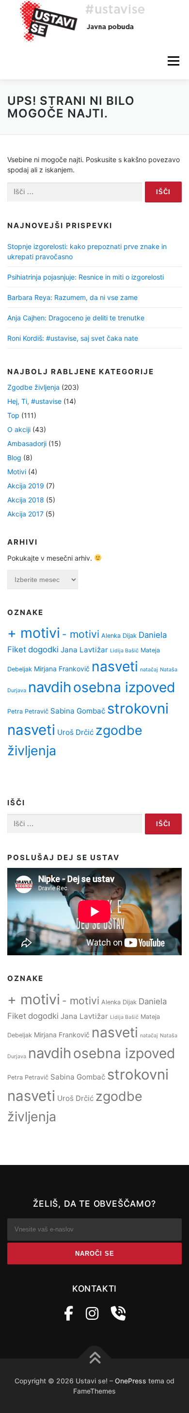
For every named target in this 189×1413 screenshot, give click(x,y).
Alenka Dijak (119, 635)
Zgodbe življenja (33, 387)
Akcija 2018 (25, 500)
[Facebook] (68, 1313)
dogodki (43, 649)
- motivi (80, 634)
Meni (172, 61)
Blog (14, 457)
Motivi (16, 471)
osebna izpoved (124, 687)
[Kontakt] (118, 1313)
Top (13, 415)
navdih (49, 687)
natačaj (149, 669)
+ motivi (33, 632)
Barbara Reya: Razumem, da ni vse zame (72, 297)
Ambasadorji (27, 443)
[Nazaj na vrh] (95, 1359)
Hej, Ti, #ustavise (34, 401)
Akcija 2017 (25, 514)
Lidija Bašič (124, 651)
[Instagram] (92, 1313)
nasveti (115, 666)
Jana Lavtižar (84, 649)
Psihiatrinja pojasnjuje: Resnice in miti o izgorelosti (85, 277)
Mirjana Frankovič (62, 669)
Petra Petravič (27, 711)
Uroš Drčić (75, 732)
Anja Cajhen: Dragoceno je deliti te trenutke (75, 318)
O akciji (19, 429)
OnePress (130, 1381)
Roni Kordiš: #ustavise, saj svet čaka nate (72, 338)
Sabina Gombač (77, 710)
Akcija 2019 (25, 486)
